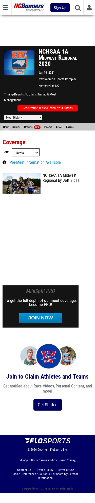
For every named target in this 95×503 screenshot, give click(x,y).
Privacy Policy (44, 470)
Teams (59, 127)
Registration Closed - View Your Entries (48, 108)
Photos (48, 127)
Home (6, 127)
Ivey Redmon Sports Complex (58, 79)
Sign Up (60, 8)
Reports (31, 127)
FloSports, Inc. (59, 449)
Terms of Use (66, 470)
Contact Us (24, 470)
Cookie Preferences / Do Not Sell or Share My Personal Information (45, 476)
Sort (5, 152)
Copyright (43, 449)
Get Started (48, 404)
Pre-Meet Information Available (35, 162)
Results (16, 127)
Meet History (14, 117)
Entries (69, 127)
